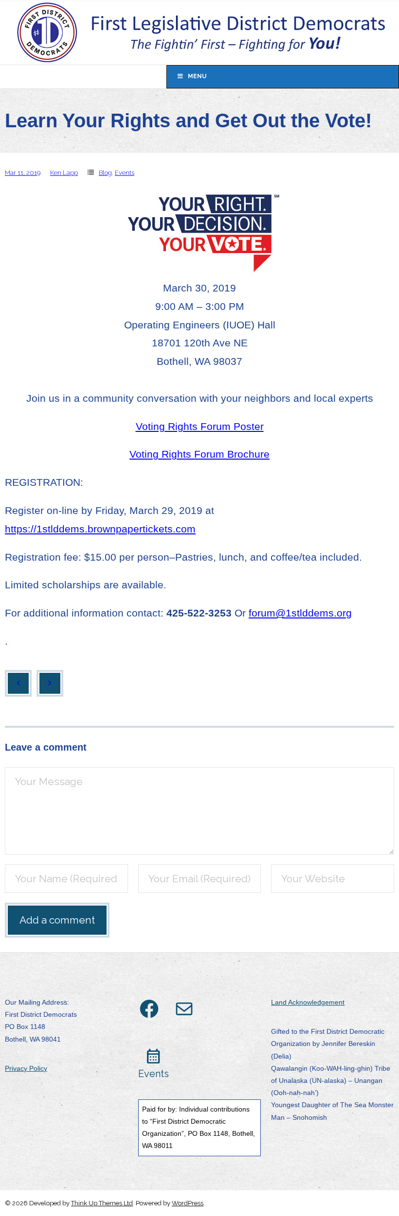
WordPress (187, 1203)
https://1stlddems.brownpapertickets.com (100, 528)
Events (124, 172)
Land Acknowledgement (308, 1002)
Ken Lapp (64, 172)
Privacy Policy (26, 1068)
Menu (197, 76)
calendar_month (153, 1056)
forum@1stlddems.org (300, 612)
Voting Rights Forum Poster (200, 426)
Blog (105, 172)
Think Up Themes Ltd (102, 1203)
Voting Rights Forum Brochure (199, 454)
